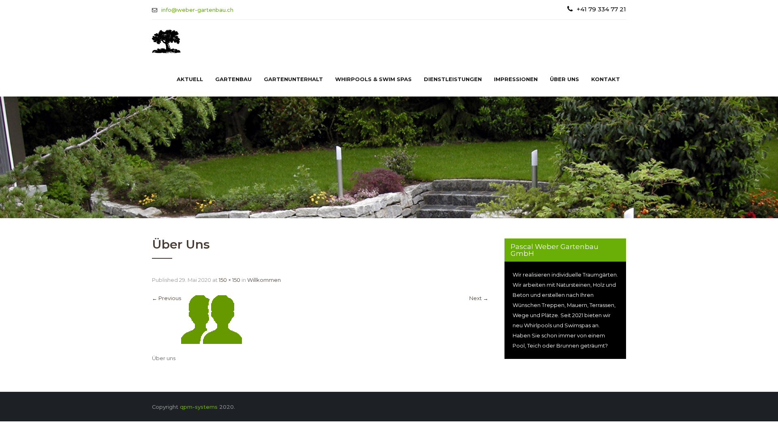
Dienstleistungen (453, 79)
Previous (166, 298)
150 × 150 (229, 280)
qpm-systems (199, 407)
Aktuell (190, 79)
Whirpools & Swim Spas (373, 79)
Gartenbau (233, 79)
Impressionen (516, 79)
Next (478, 298)
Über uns (564, 79)
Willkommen (264, 280)
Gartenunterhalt (293, 79)
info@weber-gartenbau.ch (197, 9)
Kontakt (605, 79)
